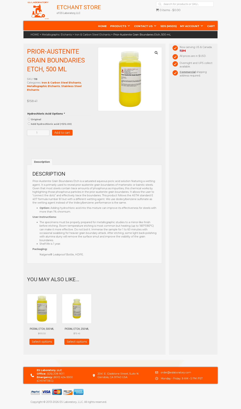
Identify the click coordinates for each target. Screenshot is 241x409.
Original (36, 119)
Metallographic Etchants (57, 34)
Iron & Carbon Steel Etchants (92, 34)
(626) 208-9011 (56, 373)
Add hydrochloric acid (51, 124)
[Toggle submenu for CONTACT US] (155, 26)
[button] (156, 53)
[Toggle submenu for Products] (129, 26)
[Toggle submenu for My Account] (202, 26)
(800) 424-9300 (63, 377)
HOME (35, 34)
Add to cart (62, 132)
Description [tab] (42, 161)
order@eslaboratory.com (176, 372)
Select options (42, 341)
